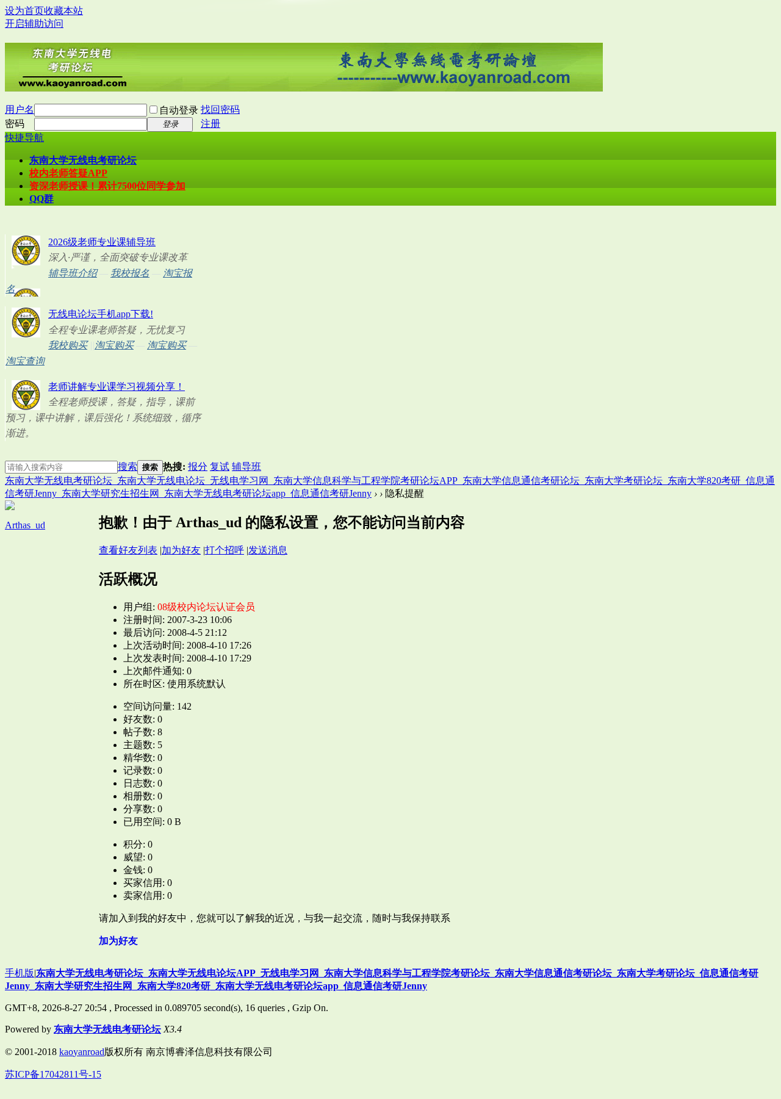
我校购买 (67, 345)
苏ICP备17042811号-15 (53, 1074)
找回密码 (220, 109)
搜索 (127, 466)
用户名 (19, 109)
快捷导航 (24, 137)
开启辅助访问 (34, 23)
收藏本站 (63, 10)
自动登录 (178, 110)
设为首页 (24, 10)
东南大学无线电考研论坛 (83, 160)
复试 (219, 466)
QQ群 (41, 198)
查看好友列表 (128, 550)
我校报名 (129, 273)
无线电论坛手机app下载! (100, 314)
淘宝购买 (114, 345)
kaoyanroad (81, 1052)
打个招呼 (224, 550)
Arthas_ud (25, 525)
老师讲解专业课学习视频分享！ (116, 386)
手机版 (19, 973)
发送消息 (267, 550)
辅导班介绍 (72, 273)
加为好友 (181, 550)
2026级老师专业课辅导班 (102, 242)
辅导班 (246, 466)
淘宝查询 (25, 361)
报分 (197, 466)
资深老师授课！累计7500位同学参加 (107, 186)
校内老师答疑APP (68, 173)
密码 (14, 123)
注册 (210, 123)
